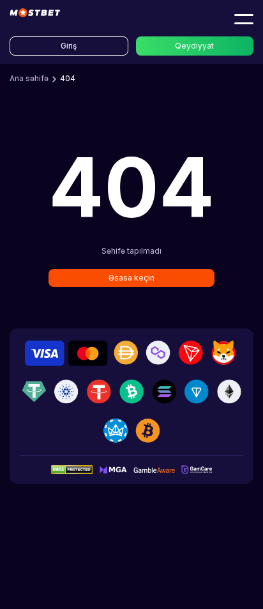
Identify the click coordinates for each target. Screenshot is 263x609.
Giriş (69, 45)
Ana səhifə (29, 78)
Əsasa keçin (131, 277)
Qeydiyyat (194, 45)
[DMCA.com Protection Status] (72, 469)
